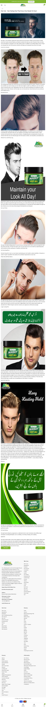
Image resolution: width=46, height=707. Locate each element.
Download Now (31, 1)
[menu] (1, 5)
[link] (12, 705)
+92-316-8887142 (6, 600)
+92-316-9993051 (6, 597)
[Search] (5, 5)
